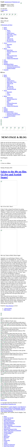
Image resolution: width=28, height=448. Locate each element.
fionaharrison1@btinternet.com (12, 2)
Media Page (10, 50)
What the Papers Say (12, 51)
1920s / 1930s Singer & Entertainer (12, 426)
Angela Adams (8, 409)
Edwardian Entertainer (9, 423)
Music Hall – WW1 (11, 34)
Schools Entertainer (8, 432)
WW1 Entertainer (8, 425)
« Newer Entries (8, 308)
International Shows (9, 64)
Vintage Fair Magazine (12, 58)
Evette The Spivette (8, 418)
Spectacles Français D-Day (13, 67)
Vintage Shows (10, 33)
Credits (8, 47)
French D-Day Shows (12, 65)
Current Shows (7, 419)
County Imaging (13, 406)
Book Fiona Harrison (9, 446)
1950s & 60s (10, 38)
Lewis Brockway (21, 406)
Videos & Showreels (12, 55)
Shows (5, 29)
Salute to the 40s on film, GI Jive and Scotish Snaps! (14, 174)
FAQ (8, 46)
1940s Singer (7, 427)
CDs (5, 60)
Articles (9, 53)
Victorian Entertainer (9, 422)
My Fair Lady (10, 40)
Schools (6, 62)
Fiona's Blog (7, 440)
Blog (8, 54)
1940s (8, 37)
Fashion (6, 61)
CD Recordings (7, 433)
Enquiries (6, 69)
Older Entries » (7, 310)
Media (5, 48)
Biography (9, 44)
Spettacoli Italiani (11, 68)
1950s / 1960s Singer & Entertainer (12, 430)
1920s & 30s (10, 36)
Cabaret (9, 31)
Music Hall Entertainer (9, 420)
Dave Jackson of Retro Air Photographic (11, 408)
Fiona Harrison (9, 305)
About (5, 43)
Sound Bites (10, 57)
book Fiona (4, 10)
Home (5, 27)
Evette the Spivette (11, 41)
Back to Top (4, 400)
